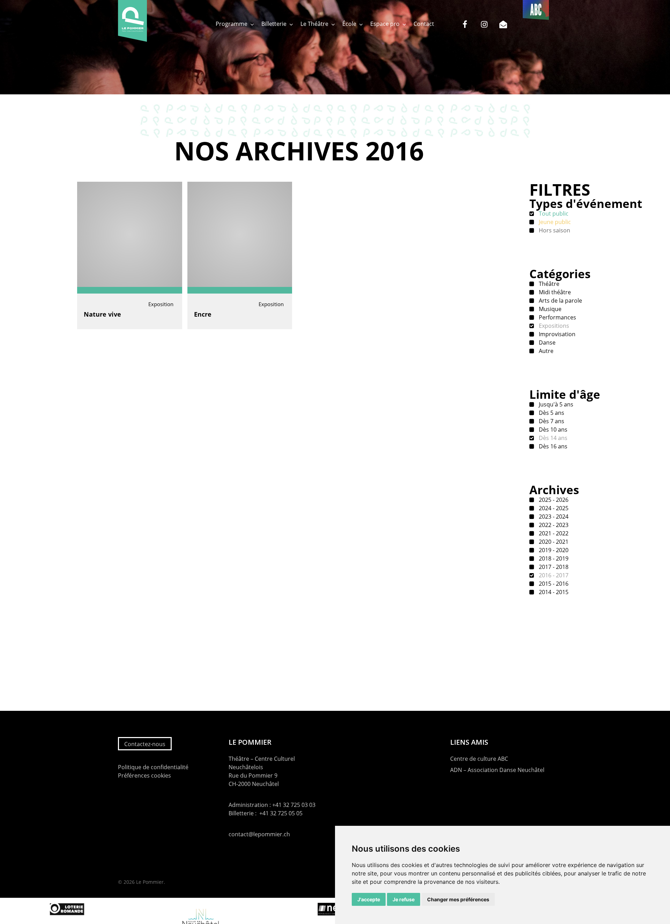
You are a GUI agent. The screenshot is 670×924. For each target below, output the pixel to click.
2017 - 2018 (552, 567)
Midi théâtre (554, 292)
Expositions (553, 326)
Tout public (552, 213)
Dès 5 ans (550, 413)
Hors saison (553, 230)
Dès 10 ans (552, 429)
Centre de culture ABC (479, 759)
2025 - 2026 (552, 500)
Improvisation (556, 334)
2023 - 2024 (552, 516)
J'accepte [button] (368, 899)
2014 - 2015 (552, 592)
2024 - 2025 (552, 508)
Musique (549, 309)
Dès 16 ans (552, 446)
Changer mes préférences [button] (458, 899)
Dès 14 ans (552, 438)
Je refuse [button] (404, 899)
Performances (556, 317)
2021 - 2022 (552, 533)
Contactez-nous (144, 744)
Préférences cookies (144, 775)
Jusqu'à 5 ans (555, 404)
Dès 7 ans (550, 421)
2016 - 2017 (552, 575)
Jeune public (554, 222)
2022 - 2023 (552, 525)
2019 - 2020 (552, 550)
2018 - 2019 (552, 558)
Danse (546, 342)
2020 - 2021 (552, 542)
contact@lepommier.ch (259, 834)
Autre (545, 351)
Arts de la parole (559, 300)
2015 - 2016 (552, 583)
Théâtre (548, 284)
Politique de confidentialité (153, 767)
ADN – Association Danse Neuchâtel (497, 770)
